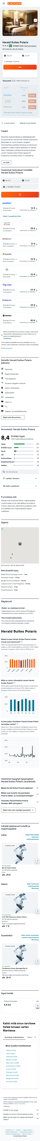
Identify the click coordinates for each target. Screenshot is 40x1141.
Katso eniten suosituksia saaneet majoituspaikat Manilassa (30, 937)
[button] (3, 3)
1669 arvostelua (30, 46)
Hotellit (18, 1130)
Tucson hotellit (11, 1069)
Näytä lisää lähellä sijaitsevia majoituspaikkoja (32, 837)
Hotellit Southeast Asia (13, 1134)
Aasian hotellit (27, 1130)
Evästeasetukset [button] (6, 348)
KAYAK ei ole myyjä (10, 1110)
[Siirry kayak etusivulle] (14, 3)
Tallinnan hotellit (11, 1057)
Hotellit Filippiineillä (11, 1132)
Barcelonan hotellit (12, 1075)
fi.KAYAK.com (9, 1130)
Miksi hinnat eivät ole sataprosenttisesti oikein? (18, 1118)
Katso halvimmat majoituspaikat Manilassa (33, 886)
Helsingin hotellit (12, 1072)
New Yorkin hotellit (12, 1063)
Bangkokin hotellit (12, 1078)
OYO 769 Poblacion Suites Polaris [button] (14, 917)
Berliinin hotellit (11, 1060)
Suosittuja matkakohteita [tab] (14, 1037)
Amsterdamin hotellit (13, 1066)
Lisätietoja (7, 338)
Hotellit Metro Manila (26, 1132)
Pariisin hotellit (11, 1050)
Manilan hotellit (27, 1134)
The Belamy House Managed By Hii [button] (14, 968)
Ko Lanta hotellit (11, 1082)
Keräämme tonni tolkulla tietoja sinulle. (18, 1114)
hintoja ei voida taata (19, 1103)
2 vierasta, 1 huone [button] (11, 61)
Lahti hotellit (10, 1054)
